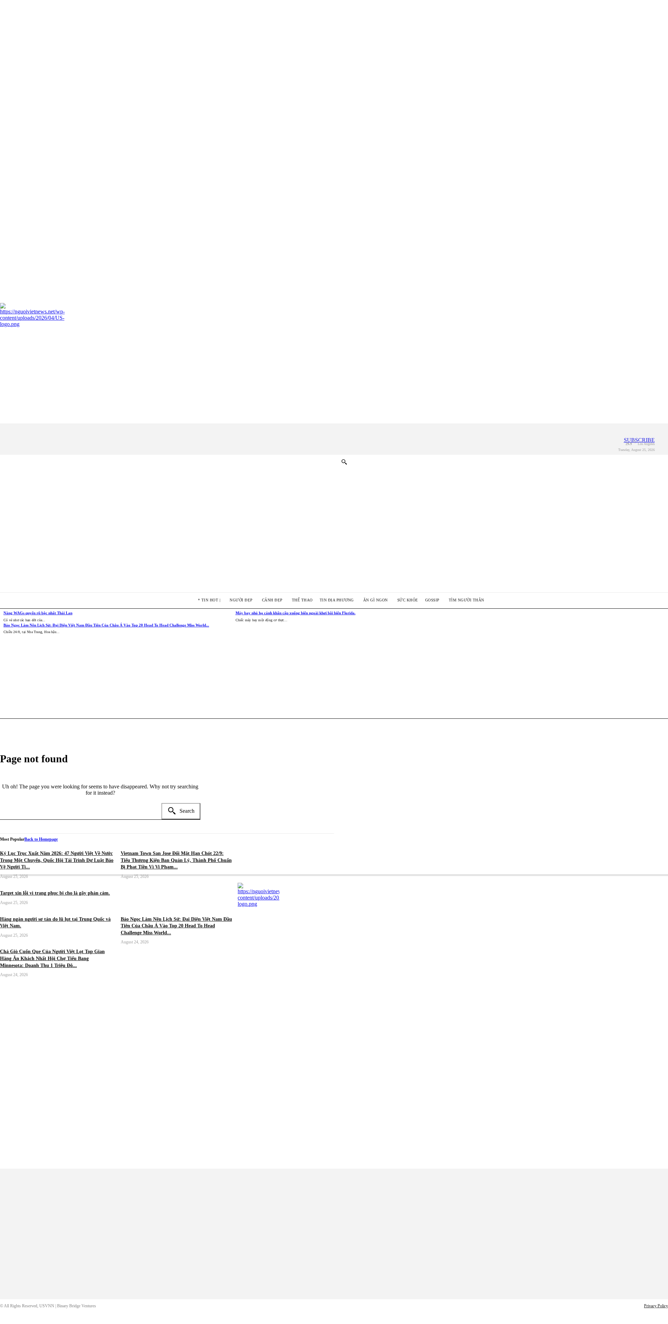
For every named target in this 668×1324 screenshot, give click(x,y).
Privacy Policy (656, 1305)
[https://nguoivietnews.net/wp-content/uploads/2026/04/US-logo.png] (453, 1026)
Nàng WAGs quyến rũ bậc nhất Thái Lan (37, 613)
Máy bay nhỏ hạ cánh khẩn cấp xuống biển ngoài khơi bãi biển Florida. (296, 613)
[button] (344, 461)
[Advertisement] (448, 671)
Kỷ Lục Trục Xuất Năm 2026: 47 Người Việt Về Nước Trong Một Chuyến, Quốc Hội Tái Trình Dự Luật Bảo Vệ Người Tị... (56, 860)
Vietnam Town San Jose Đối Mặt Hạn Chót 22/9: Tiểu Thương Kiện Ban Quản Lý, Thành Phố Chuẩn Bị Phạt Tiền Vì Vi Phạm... (176, 860)
